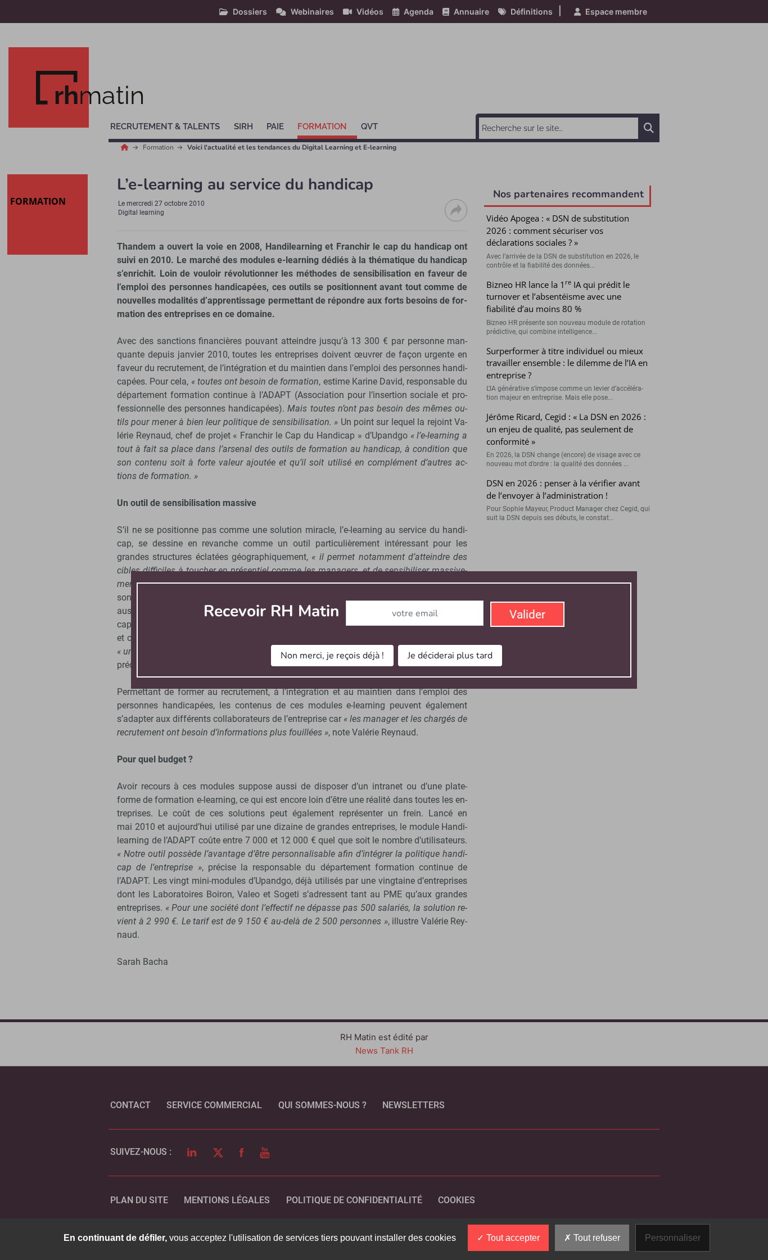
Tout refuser (595, 1238)
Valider (527, 614)
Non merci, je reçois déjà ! (332, 655)
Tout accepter (512, 1238)
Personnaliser (673, 1238)
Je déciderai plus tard (450, 655)
